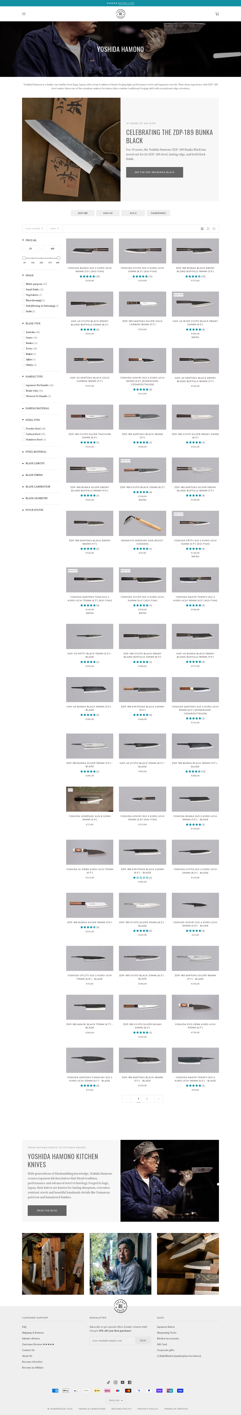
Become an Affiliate (32, 1367)
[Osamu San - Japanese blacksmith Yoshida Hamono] (121, 1264)
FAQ (24, 1326)
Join (143, 1340)
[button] (87, 276)
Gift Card (162, 1344)
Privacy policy (148, 1408)
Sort (53, 229)
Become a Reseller (32, 1361)
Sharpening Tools (166, 1332)
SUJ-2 (133, 213)
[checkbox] (43, 284)
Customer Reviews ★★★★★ (38, 1344)
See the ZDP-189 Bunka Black (155, 172)
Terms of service (176, 1408)
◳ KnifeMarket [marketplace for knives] (179, 1356)
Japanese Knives (166, 1326)
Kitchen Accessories (168, 1338)
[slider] (24, 258)
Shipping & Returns (33, 1332)
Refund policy (122, 1408)
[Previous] (159, 1098)
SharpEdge (58, 1408)
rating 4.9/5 (126, 3)
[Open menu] (27, 13)
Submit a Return (31, 1338)
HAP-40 (108, 213)
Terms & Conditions (92, 1408)
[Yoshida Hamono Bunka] (71, 149)
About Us (27, 1356)
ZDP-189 (83, 213)
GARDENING (158, 213)
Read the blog (47, 1210)
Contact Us (28, 1350)
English (114, 1400)
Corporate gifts (165, 1350)
